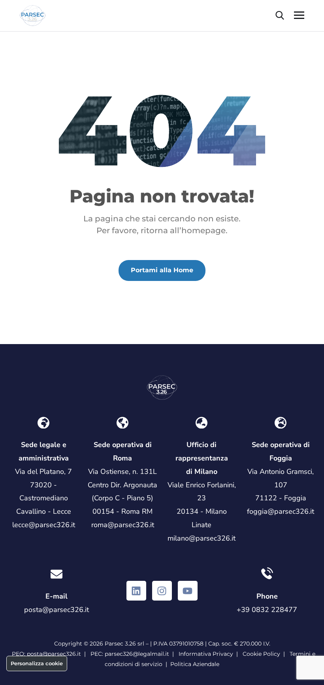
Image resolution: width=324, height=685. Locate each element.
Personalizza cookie (37, 663)
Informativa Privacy (206, 653)
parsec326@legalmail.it (137, 653)
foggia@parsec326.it (280, 511)
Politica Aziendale (194, 664)
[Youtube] (188, 591)
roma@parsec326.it (122, 525)
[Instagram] (162, 591)
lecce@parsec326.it (43, 525)
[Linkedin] (136, 591)
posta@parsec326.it (56, 609)
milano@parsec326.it (201, 538)
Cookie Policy (261, 653)
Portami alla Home (162, 270)
